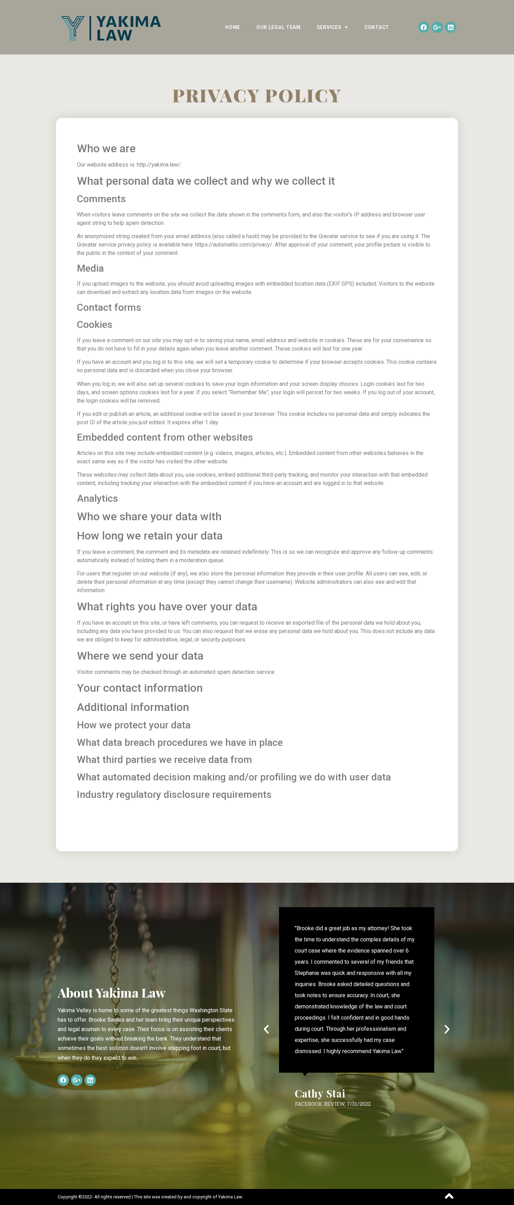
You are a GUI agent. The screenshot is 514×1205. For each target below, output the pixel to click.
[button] (266, 1029)
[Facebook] (423, 27)
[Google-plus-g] (437, 27)
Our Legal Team (278, 27)
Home (232, 27)
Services (329, 27)
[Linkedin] (450, 27)
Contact (376, 27)
